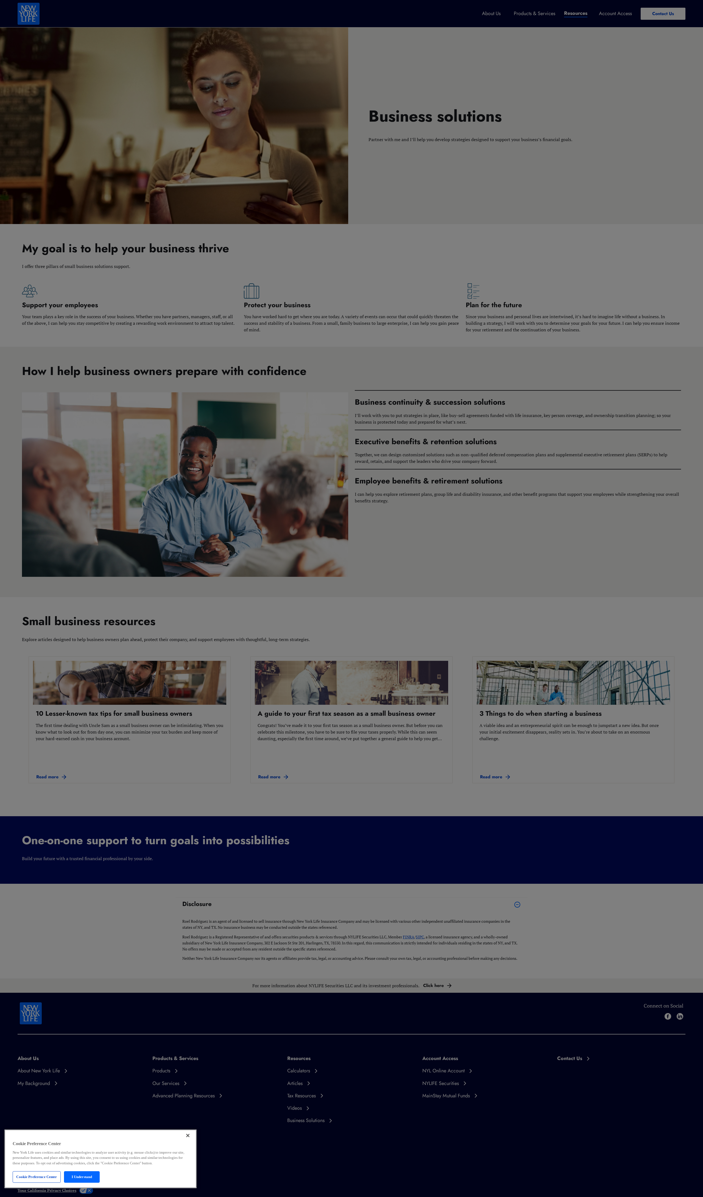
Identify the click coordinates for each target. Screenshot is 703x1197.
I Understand (82, 1177)
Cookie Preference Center (36, 1177)
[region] (100, 1158)
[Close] (188, 1135)
